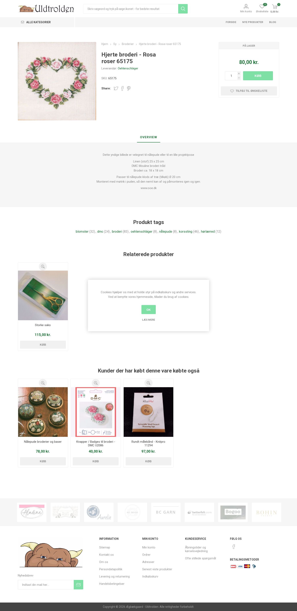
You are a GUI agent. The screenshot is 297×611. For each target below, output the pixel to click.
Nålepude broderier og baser (43, 442)
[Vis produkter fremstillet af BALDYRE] (99, 512)
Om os (103, 562)
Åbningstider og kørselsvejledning (196, 549)
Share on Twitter (116, 88)
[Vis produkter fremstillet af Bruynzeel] (266, 512)
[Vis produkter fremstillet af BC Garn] (132, 512)
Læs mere (148, 319)
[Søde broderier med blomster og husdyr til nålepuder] (43, 412)
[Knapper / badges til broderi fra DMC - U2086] (95, 412)
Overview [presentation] (148, 137)
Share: (106, 88)
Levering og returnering (114, 576)
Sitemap (104, 547)
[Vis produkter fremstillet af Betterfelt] (166, 512)
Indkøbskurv (150, 576)
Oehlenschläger (128, 68)
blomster (82, 231)
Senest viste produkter (157, 569)
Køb (258, 75)
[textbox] (130, 9)
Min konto (246, 11)
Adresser (148, 562)
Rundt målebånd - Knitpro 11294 (148, 443)
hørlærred (208, 231)
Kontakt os (106, 555)
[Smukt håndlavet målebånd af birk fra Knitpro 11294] (148, 412)
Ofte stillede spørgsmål (200, 558)
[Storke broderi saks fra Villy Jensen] (43, 295)
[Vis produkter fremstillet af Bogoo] (199, 512)
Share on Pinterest (129, 88)
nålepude (165, 231)
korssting (185, 231)
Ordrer (146, 555)
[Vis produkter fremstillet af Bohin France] (233, 512)
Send (78, 584)
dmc (100, 231)
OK (148, 309)
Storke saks (43, 325)
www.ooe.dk (149, 188)
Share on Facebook (122, 88)
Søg (183, 9)
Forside (231, 22)
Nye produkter (252, 22)
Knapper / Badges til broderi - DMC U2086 (95, 443)
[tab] (148, 137)
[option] (31, 512)
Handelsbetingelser (111, 584)
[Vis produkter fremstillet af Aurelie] (65, 512)
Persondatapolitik (110, 569)
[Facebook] (234, 546)
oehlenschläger (141, 231)
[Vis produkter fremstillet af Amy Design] (31, 512)
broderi (117, 231)
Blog (272, 22)
